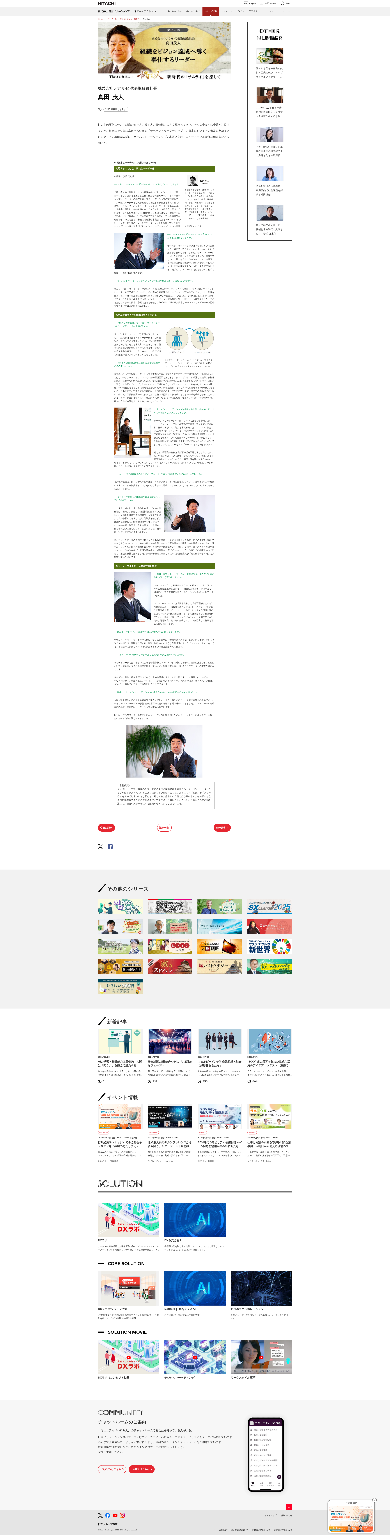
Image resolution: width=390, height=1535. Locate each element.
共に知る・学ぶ (175, 11)
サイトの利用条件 (221, 1530)
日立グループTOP (108, 1524)
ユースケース (284, 11)
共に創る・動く (193, 11)
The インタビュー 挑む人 (129, 19)
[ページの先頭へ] (289, 1507)
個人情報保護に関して (239, 1530)
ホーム (100, 19)
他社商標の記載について (283, 1530)
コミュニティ (227, 11)
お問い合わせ (286, 1515)
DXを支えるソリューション (261, 11)
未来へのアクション (145, 11)
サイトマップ (271, 1515)
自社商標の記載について (261, 1530)
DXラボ (241, 11)
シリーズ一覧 (111, 19)
